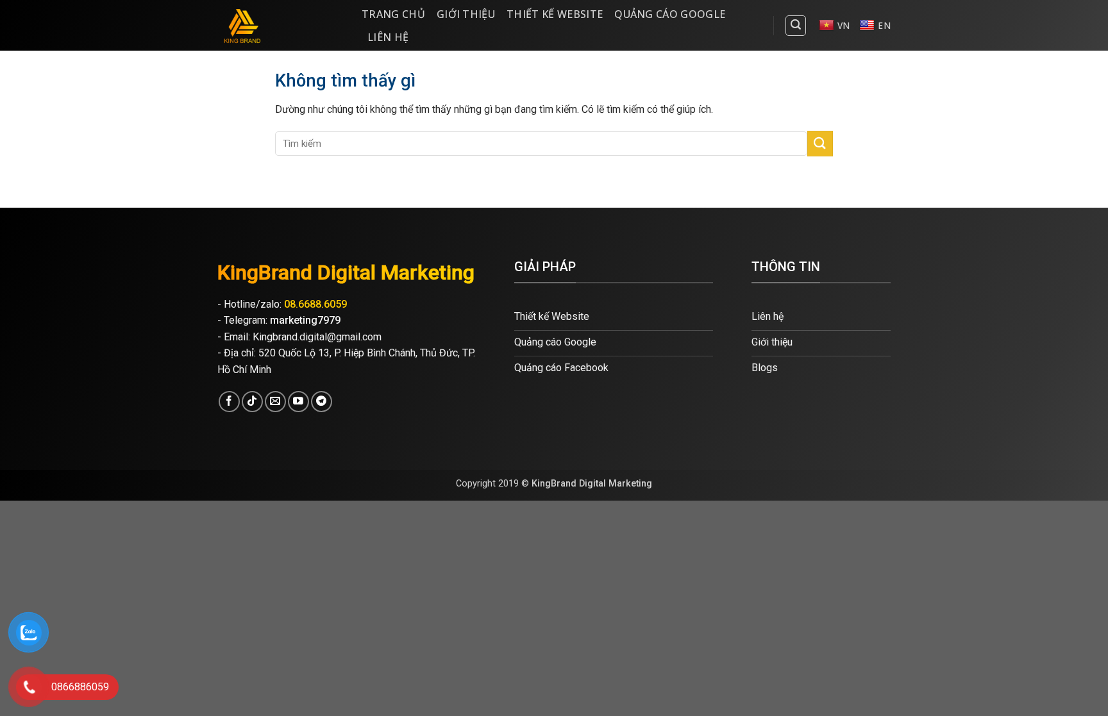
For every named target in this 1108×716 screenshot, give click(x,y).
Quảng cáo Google (669, 14)
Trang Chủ (393, 14)
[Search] (795, 25)
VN (843, 25)
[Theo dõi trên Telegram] (321, 401)
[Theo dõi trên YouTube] (298, 401)
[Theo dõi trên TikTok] (252, 401)
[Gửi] (820, 143)
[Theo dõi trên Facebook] (229, 401)
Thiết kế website (555, 14)
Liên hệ (387, 37)
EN (884, 25)
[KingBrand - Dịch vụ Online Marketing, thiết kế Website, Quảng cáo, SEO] (279, 25)
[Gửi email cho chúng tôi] (275, 401)
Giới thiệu (466, 14)
